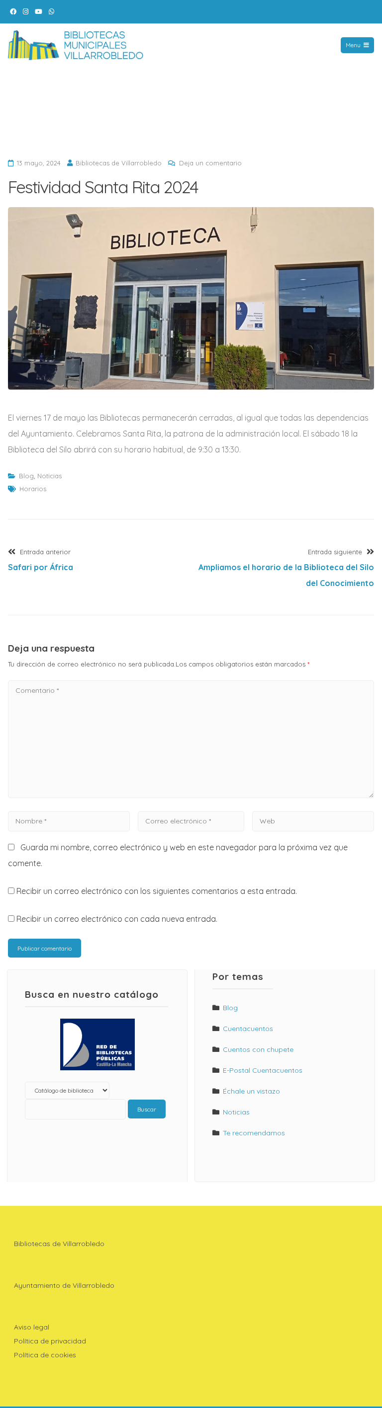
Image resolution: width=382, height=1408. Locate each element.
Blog (26, 476)
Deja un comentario (210, 163)
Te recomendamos (254, 1132)
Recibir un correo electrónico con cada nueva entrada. (116, 919)
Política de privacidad (50, 1340)
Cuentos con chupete (258, 1049)
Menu (353, 45)
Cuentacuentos (248, 1028)
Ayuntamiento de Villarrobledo (64, 1285)
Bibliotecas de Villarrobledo (119, 163)
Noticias (49, 476)
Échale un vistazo (251, 1091)
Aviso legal (31, 1327)
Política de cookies (45, 1354)
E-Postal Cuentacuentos (262, 1070)
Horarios (32, 489)
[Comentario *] (191, 795)
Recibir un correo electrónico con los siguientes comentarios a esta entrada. (156, 891)
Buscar (146, 1109)
